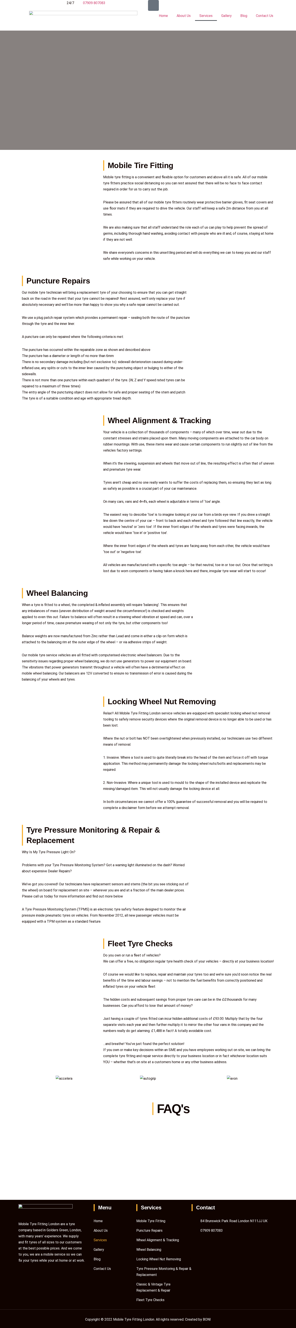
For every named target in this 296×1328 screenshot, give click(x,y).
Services (206, 16)
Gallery (226, 16)
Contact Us (264, 16)
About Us (184, 16)
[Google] (153, 5)
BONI (207, 1319)
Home (163, 16)
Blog (243, 16)
